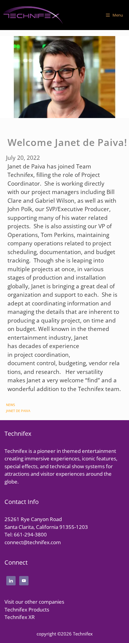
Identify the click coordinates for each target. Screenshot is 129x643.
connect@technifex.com (32, 542)
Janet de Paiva (18, 410)
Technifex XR (19, 617)
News (10, 404)
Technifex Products (26, 609)
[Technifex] (33, 15)
